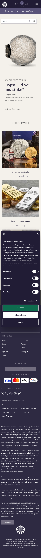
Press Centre (6, 404)
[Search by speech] (29, 21)
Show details (29, 301)
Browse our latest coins (20, 171)
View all (4, 355)
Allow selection (20, 315)
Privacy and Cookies (8, 412)
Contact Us (25, 412)
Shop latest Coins (20, 176)
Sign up (20, 369)
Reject (20, 322)
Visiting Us (24, 351)
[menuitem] (16, 4)
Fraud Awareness (7, 416)
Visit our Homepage (13, 109)
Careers (4, 327)
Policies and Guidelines (9, 408)
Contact (24, 327)
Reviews (4, 347)
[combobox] (16, 21)
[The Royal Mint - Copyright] (4, 3)
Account (4, 340)
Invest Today (20, 225)
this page (35, 511)
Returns (23, 344)
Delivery (4, 344)
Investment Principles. (17, 471)
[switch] (35, 278)
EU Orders (24, 340)
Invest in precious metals (20, 221)
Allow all (20, 308)
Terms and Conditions (28, 408)
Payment (5, 351)
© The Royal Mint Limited (15, 539)
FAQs (23, 347)
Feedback (7, 522)
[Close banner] (37, 234)
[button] (37, 3)
